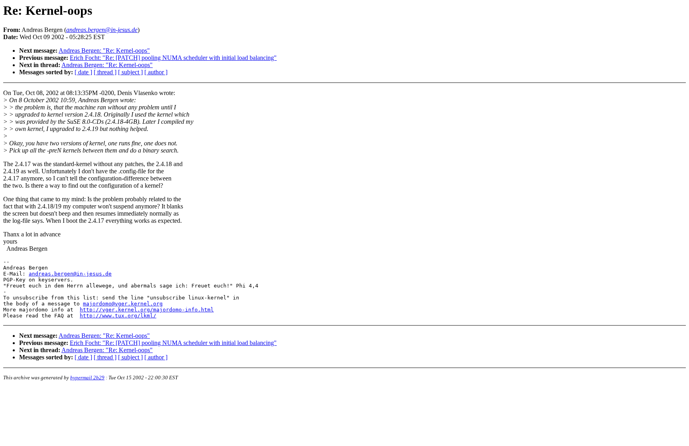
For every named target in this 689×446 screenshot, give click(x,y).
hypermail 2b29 (87, 378)
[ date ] (83, 72)
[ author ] (155, 72)
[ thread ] (105, 72)
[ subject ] (130, 72)
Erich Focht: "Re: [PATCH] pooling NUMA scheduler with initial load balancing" (173, 57)
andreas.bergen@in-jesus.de (70, 274)
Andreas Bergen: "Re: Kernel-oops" (104, 50)
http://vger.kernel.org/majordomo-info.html (147, 310)
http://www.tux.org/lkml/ (118, 316)
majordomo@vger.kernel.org (123, 304)
